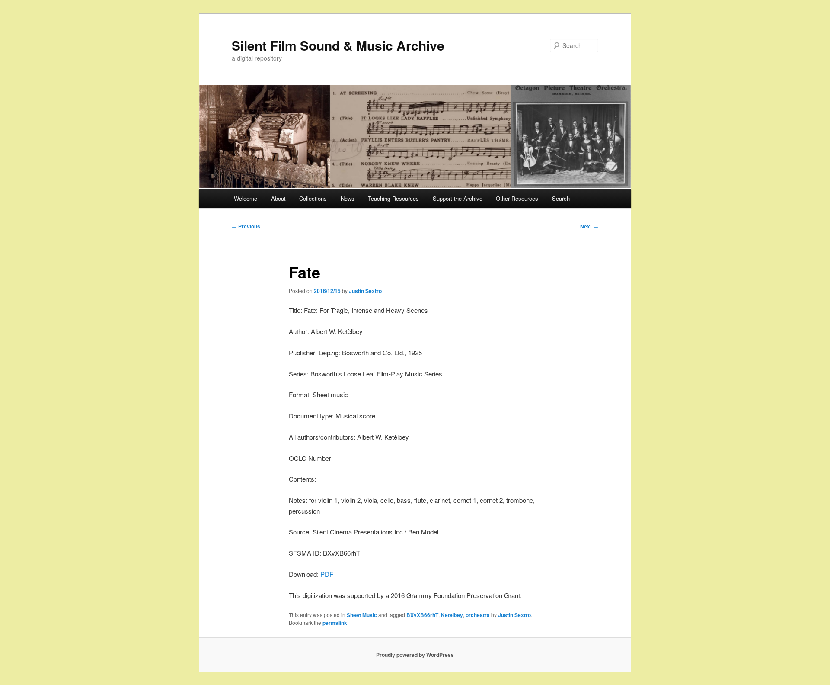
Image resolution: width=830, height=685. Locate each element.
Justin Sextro (365, 291)
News (347, 198)
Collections (313, 198)
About (278, 198)
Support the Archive (457, 198)
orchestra (478, 615)
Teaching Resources (393, 198)
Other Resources (517, 198)
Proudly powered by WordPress (415, 655)
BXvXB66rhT (422, 615)
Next (589, 226)
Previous (246, 226)
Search (561, 198)
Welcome (245, 198)
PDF (326, 574)
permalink (334, 623)
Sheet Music (362, 615)
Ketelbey (452, 615)
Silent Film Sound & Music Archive (338, 45)
